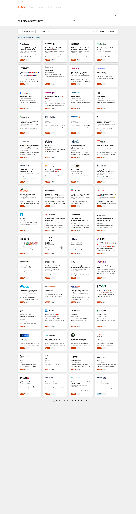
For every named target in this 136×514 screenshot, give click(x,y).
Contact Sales (45, 2)
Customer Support (34, 2)
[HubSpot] (22, 7)
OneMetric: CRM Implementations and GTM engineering (79, 219)
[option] (27, 31)
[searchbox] (94, 20)
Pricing (50, 7)
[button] (116, 15)
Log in (109, 2)
